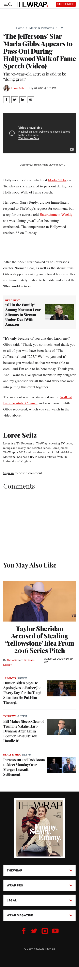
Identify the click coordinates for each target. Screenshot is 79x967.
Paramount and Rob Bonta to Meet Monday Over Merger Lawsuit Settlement (24, 767)
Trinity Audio (41, 164)
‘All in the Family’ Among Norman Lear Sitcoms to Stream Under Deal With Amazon (23, 314)
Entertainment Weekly (56, 214)
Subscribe (65, 4)
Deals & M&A (12, 754)
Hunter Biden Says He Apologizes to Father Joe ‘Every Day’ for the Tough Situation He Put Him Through (23, 692)
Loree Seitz (17, 88)
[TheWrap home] (31, 4)
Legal (12, 900)
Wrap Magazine (20, 915)
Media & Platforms (41, 28)
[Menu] (7, 4)
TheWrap (14, 870)
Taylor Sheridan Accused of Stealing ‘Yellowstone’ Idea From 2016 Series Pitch (39, 639)
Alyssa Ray (12, 660)
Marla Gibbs (57, 179)
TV (61, 28)
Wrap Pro (15, 885)
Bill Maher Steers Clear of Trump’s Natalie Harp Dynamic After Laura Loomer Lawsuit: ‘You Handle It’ (23, 731)
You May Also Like (30, 564)
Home (20, 28)
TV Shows (9, 677)
